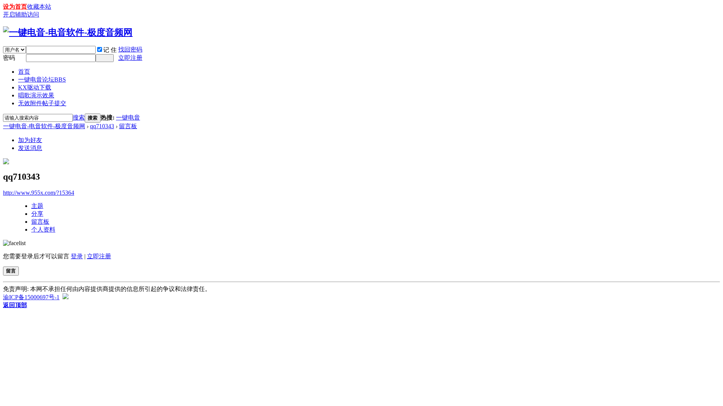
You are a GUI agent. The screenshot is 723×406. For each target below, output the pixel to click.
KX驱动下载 (34, 87)
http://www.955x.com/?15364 (38, 192)
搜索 (79, 117)
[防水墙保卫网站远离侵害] (66, 297)
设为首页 (15, 6)
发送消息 (30, 148)
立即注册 (130, 58)
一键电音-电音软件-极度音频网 (44, 126)
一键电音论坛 (42, 79)
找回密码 (130, 49)
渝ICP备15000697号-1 (31, 297)
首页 (24, 71)
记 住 (110, 50)
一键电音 (128, 117)
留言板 (128, 126)
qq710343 (102, 126)
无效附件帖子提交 (42, 103)
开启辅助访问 (21, 14)
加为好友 (30, 140)
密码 (9, 58)
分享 (37, 214)
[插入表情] (14, 243)
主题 (37, 206)
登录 (77, 256)
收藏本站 (39, 6)
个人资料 (43, 229)
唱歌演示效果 (36, 95)
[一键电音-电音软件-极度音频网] (68, 32)
